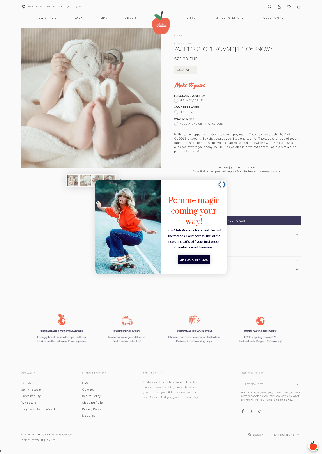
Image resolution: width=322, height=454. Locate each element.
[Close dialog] (222, 184)
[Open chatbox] (313, 445)
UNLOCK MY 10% (194, 259)
